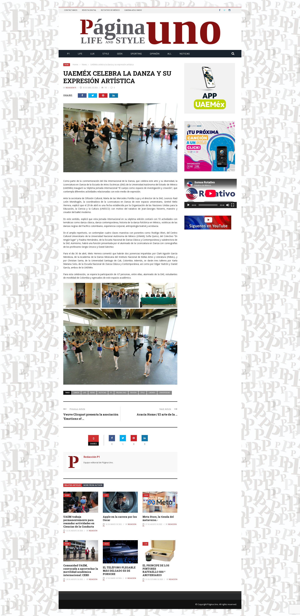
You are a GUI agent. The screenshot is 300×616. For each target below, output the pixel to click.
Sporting (136, 53)
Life (80, 53)
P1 (68, 53)
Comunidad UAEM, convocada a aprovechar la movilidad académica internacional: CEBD (80, 570)
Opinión (154, 53)
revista (133, 392)
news (92, 392)
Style (105, 53)
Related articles (73, 485)
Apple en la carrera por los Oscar (120, 518)
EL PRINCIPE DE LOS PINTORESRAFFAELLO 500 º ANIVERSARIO (155, 570)
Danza (76, 392)
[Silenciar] (227, 205)
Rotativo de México (110, 10)
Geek (119, 53)
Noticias (185, 53)
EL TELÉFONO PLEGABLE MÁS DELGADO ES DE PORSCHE (119, 571)
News (67, 65)
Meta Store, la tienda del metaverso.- (158, 518)
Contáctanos (70, 10)
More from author (92, 485)
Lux (92, 53)
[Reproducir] (188, 205)
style (142, 392)
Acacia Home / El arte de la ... (157, 414)
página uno (121, 392)
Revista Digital (89, 10)
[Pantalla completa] (232, 205)
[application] (210, 193)
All (169, 53)
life (84, 392)
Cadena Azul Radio (133, 10)
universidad (164, 392)
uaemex (152, 392)
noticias (102, 392)
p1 (111, 392)
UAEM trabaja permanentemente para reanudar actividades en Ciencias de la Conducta (78, 521)
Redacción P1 (71, 88)
